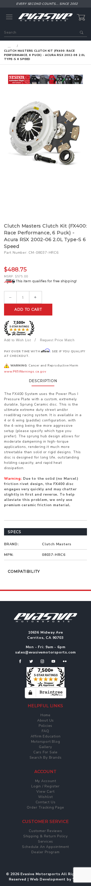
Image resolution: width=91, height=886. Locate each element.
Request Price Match (57, 340)
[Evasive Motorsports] (45, 17)
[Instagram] (44, 663)
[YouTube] (56, 663)
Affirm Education (46, 736)
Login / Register (45, 786)
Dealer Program (45, 852)
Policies (45, 725)
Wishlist (45, 796)
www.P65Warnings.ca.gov (25, 371)
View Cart (45, 791)
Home (45, 715)
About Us (45, 720)
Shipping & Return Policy (45, 836)
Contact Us (46, 802)
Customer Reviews (45, 830)
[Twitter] (33, 663)
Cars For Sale (45, 752)
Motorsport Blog (45, 741)
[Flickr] (67, 663)
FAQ (45, 731)
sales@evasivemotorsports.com (45, 652)
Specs (14, 532)
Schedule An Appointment (45, 846)
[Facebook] (22, 663)
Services (45, 841)
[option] (45, 79)
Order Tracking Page (45, 807)
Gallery (45, 747)
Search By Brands (46, 757)
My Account (45, 781)
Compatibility (24, 571)
